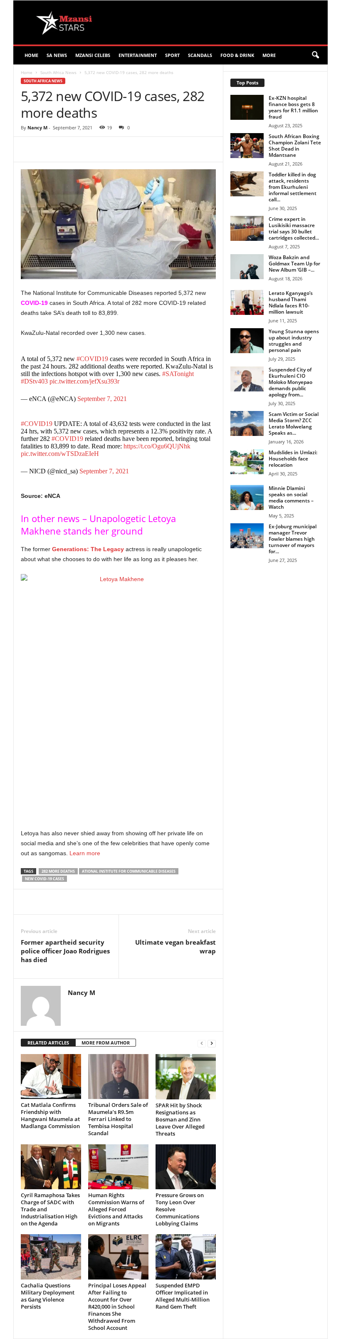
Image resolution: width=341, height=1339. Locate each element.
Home (31, 55)
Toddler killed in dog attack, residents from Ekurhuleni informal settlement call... (292, 187)
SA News (57, 55)
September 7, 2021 (102, 398)
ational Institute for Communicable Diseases (128, 871)
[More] (174, 149)
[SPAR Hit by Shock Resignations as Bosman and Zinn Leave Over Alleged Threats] (186, 1076)
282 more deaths (58, 871)
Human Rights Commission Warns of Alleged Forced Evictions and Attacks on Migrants (116, 1209)
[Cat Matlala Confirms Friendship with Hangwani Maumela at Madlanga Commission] (51, 1076)
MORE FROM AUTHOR (106, 1043)
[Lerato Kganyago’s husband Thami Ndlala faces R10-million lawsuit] (247, 302)
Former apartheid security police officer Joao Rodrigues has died (65, 951)
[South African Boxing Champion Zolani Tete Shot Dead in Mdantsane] (247, 145)
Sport (172, 55)
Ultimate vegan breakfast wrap (175, 946)
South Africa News (58, 72)
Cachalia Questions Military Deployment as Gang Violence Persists (47, 1296)
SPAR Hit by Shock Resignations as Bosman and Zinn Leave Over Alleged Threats (180, 1119)
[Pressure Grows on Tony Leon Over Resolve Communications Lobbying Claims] (186, 1166)
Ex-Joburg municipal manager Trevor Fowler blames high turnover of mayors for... (292, 539)
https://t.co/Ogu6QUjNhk (157, 446)
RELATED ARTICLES (48, 1043)
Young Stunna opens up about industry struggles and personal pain (294, 341)
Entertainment (138, 55)
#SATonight (178, 373)
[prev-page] (202, 1043)
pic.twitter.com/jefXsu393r (84, 381)
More (269, 55)
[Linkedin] (154, 149)
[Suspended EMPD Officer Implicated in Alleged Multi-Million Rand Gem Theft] (186, 1256)
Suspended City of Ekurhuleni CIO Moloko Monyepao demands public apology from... (290, 382)
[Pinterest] (116, 149)
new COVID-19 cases (44, 878)
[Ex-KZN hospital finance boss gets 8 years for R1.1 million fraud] (247, 107)
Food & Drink (237, 55)
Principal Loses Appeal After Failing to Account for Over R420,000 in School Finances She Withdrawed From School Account (117, 1307)
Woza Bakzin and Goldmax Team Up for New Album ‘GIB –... (294, 263)
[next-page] (212, 1043)
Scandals (200, 55)
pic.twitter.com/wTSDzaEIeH (60, 453)
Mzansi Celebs (92, 55)
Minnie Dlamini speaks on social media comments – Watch (291, 497)
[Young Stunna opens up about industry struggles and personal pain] (247, 340)
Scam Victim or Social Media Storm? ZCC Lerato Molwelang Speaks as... (294, 423)
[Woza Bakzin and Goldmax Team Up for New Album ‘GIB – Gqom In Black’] (247, 266)
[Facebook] (78, 149)
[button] (315, 55)
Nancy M (37, 127)
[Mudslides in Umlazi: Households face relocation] (247, 461)
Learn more (84, 853)
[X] (97, 149)
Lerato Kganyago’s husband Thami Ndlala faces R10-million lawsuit (291, 302)
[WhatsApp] (135, 149)
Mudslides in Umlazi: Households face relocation (293, 458)
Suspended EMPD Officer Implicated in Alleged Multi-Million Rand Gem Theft (183, 1296)
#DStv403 (34, 381)
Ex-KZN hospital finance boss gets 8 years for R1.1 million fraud (293, 107)
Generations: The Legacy (88, 549)
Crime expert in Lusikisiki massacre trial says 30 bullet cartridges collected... (294, 228)
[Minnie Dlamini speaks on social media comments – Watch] (247, 497)
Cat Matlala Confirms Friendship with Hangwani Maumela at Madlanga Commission (50, 1115)
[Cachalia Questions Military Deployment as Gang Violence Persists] (51, 1256)
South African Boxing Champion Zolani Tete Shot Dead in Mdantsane (295, 145)
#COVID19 (92, 358)
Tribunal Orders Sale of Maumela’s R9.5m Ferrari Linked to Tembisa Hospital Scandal (118, 1119)
